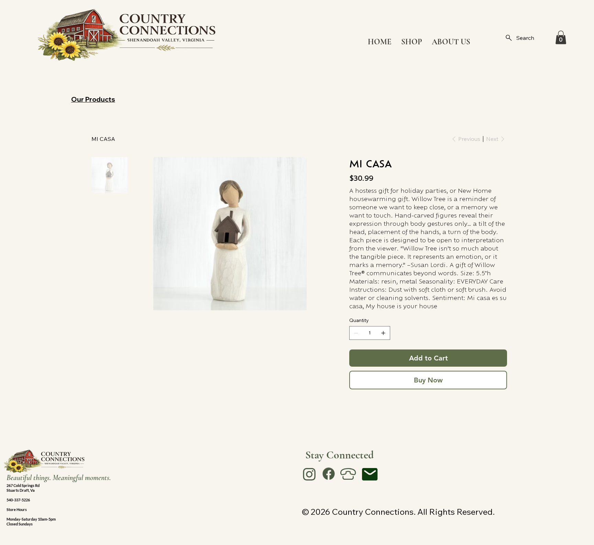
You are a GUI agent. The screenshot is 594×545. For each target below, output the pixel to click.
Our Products (93, 99)
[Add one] (383, 333)
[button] (560, 37)
